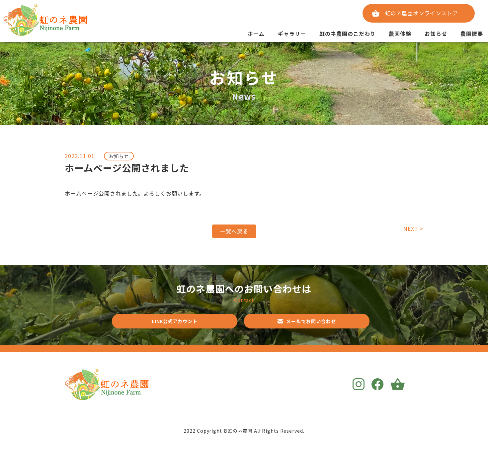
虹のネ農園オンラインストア (421, 13)
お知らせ (436, 34)
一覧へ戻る (234, 231)
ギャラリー (292, 34)
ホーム (256, 34)
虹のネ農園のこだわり (347, 34)
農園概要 (471, 34)
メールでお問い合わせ (311, 321)
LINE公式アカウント (175, 321)
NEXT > (413, 228)
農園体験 (400, 34)
